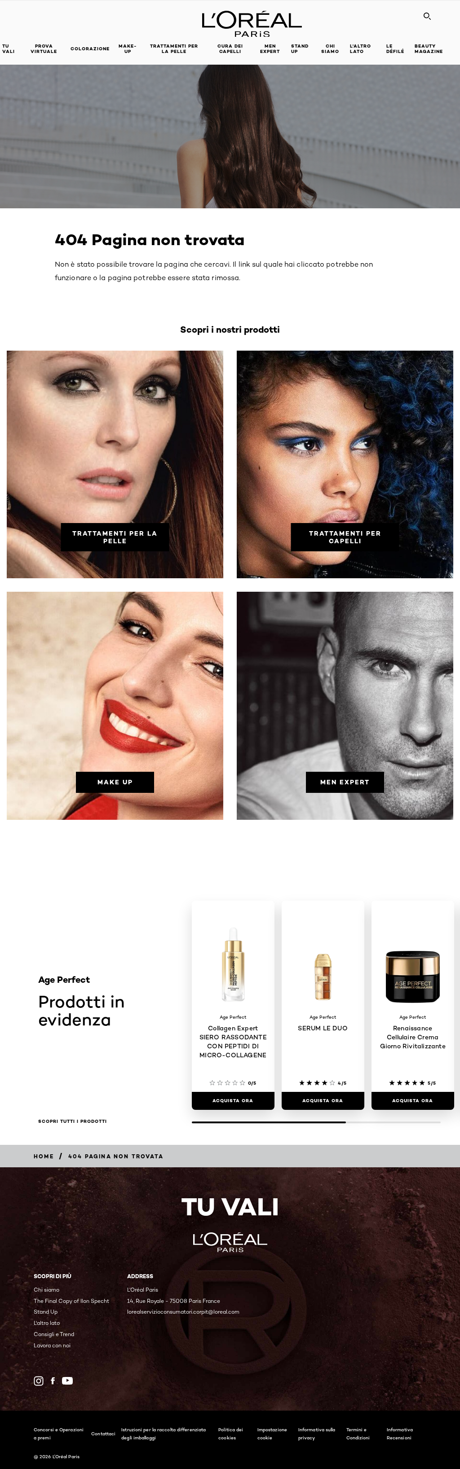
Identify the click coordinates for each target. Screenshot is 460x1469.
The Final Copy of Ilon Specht (71, 1300)
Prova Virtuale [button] (44, 48)
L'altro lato (360, 48)
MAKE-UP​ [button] (128, 48)
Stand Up (300, 48)
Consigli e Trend (54, 1334)
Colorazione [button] (90, 49)
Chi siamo (46, 1289)
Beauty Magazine (429, 48)
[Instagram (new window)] (39, 1381)
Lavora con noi (52, 1345)
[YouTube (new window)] (67, 1381)
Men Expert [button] (270, 48)
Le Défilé (395, 48)
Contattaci (103, 1433)
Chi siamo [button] (330, 48)
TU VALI (8, 48)
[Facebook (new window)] (53, 1381)
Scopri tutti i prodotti (72, 1121)
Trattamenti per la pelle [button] (174, 48)
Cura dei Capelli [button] (230, 48)
